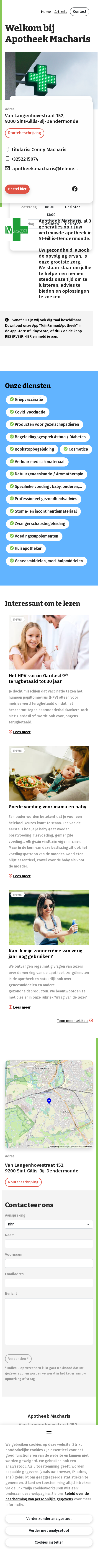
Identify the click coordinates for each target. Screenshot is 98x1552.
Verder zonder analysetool (49, 1518)
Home (46, 12)
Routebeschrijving (24, 133)
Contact (79, 11)
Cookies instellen (49, 1542)
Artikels (60, 12)
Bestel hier (17, 189)
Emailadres (14, 1274)
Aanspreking (15, 1215)
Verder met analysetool (49, 1530)
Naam (10, 1235)
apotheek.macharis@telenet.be (47, 169)
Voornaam (13, 1254)
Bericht (11, 1293)
